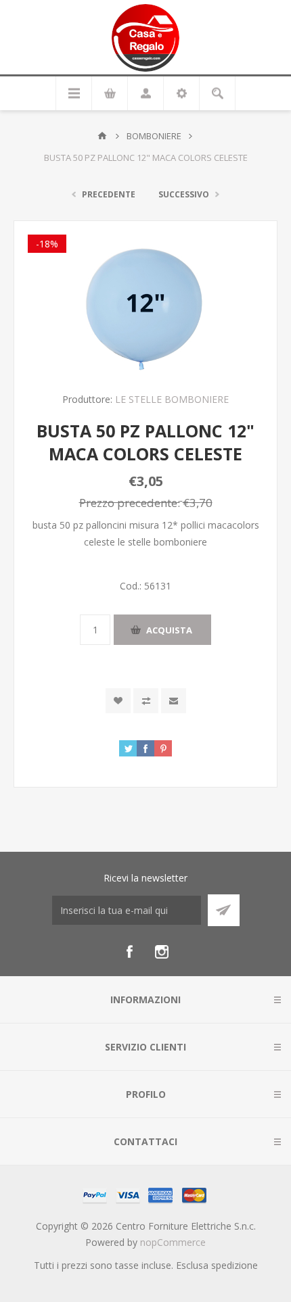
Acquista (169, 630)
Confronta (145, 700)
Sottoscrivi (224, 910)
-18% (47, 243)
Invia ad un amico (173, 700)
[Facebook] (129, 952)
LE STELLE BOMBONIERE (172, 399)
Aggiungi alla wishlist (118, 700)
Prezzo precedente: (129, 502)
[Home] (102, 136)
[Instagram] (162, 952)
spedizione (234, 1265)
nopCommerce (173, 1242)
